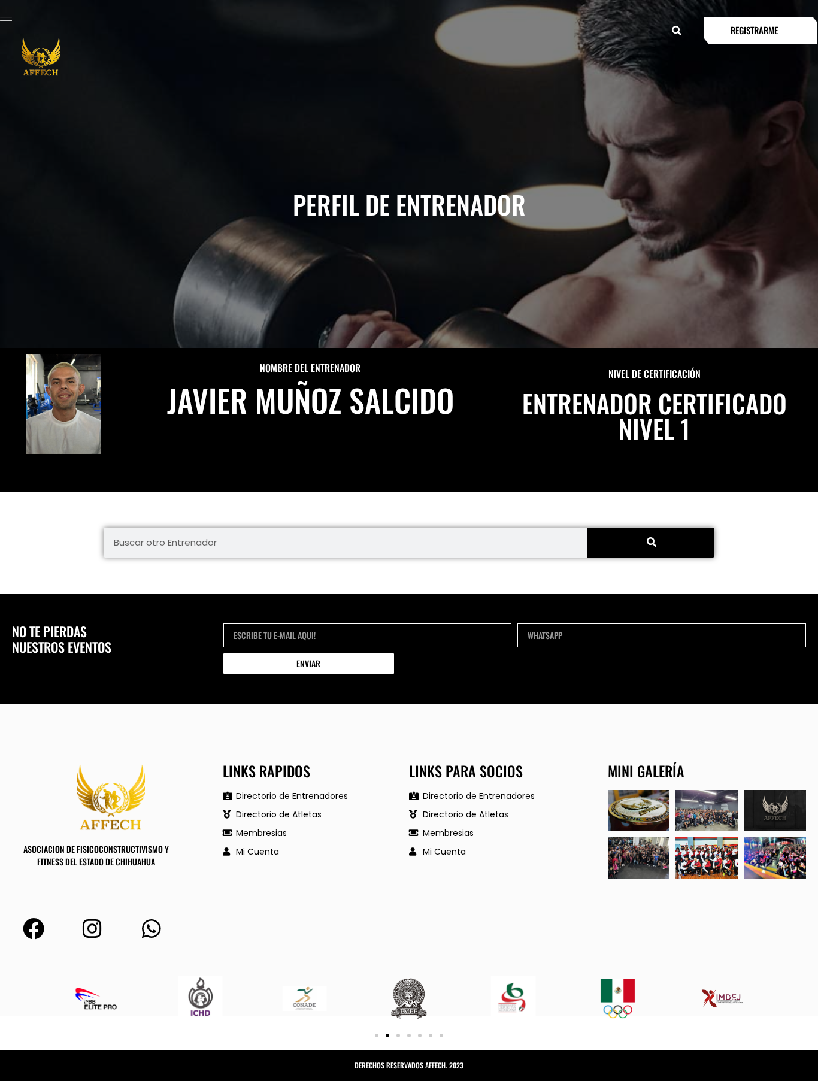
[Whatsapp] (151, 929)
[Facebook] (33, 929)
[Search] (650, 543)
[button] (676, 30)
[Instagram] (93, 929)
